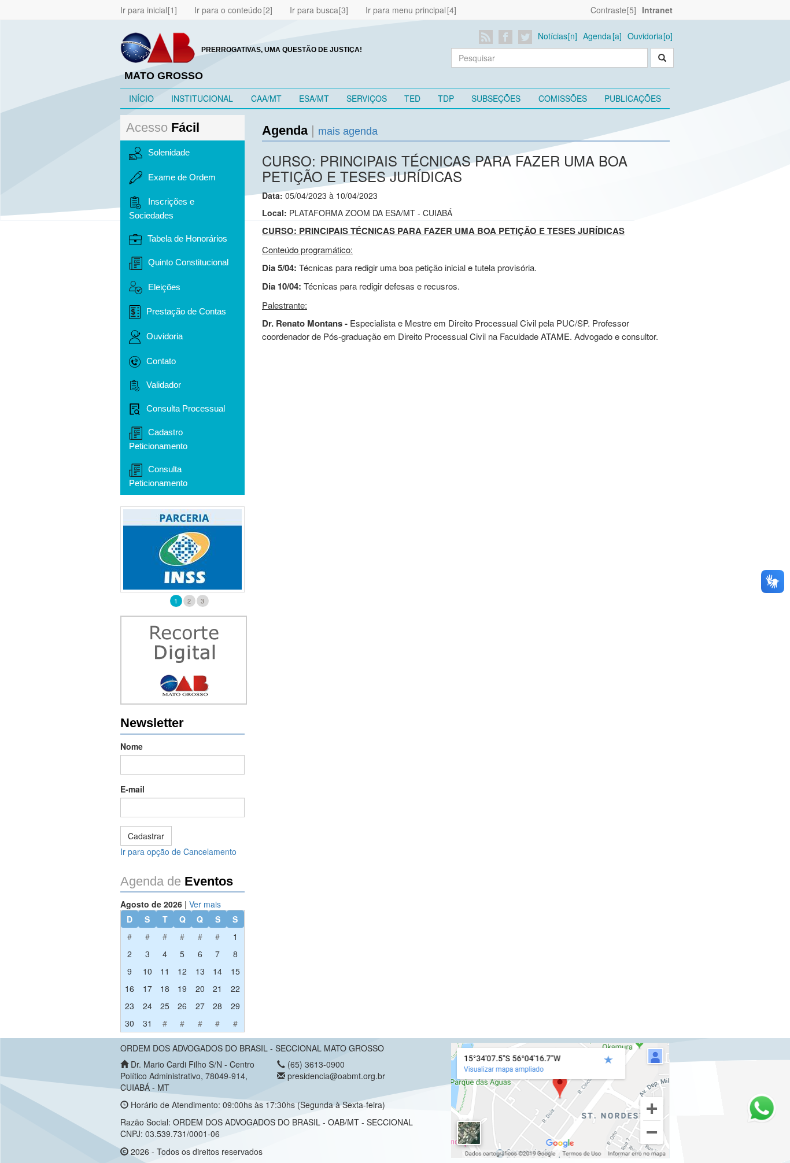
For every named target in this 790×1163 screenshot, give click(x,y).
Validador (163, 385)
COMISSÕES (562, 98)
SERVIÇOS (366, 98)
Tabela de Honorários (187, 238)
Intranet (657, 10)
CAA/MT (266, 98)
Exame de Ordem (182, 177)
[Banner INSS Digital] (182, 549)
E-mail (132, 789)
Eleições (164, 287)
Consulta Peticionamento (158, 476)
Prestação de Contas (186, 311)
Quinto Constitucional (188, 262)
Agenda (597, 36)
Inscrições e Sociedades (161, 208)
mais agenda (348, 131)
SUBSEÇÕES (495, 98)
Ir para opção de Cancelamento (178, 851)
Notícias (552, 36)
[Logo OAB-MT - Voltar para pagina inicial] (157, 47)
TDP (446, 98)
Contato (161, 361)
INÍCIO (141, 98)
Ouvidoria (645, 36)
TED (412, 98)
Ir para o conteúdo (228, 10)
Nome (131, 746)
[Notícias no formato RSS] (488, 37)
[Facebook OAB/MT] (507, 37)
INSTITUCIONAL (202, 98)
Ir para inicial (143, 10)
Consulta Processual (185, 408)
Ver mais (205, 904)
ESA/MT (314, 98)
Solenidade (169, 152)
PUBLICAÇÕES (632, 98)
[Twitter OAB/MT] (527, 37)
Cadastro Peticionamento (158, 439)
